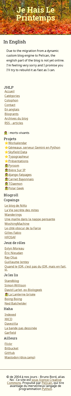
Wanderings (13, 215)
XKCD (8, 319)
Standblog (12, 281)
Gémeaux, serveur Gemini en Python (34, 147)
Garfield (10, 333)
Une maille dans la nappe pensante (30, 219)
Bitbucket (11, 348)
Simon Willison (15, 285)
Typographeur (18, 156)
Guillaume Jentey (17, 262)
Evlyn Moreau (14, 248)
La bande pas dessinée (21, 328)
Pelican (47, 383)
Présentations (18, 161)
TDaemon (15, 184)
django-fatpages (20, 175)
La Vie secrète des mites (22, 210)
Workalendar (17, 143)
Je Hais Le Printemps (35, 13)
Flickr (8, 344)
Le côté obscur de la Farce (23, 228)
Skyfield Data (17, 152)
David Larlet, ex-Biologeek (23, 290)
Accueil (10, 91)
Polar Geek (16, 188)
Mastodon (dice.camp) (20, 357)
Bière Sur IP (17, 170)
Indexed (10, 314)
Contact (10, 105)
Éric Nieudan (14, 253)
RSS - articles (14, 123)
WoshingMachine (17, 224)
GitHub (10, 353)
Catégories (12, 96)
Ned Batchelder (16, 303)
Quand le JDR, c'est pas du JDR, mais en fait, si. (35, 268)
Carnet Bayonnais (21, 179)
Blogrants (12, 114)
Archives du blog (16, 118)
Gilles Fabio (13, 233)
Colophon (11, 100)
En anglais (12, 109)
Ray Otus (11, 257)
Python (47, 389)
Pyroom (13, 165)
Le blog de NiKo (16, 205)
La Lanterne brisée (21, 294)
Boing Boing (13, 299)
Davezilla (11, 324)
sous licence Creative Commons (34, 381)
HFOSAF (10, 237)
